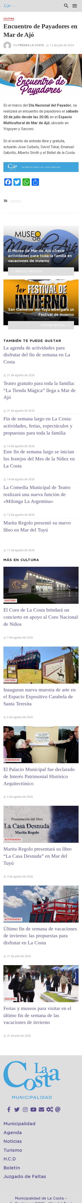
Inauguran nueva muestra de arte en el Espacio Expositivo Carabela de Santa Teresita (39, 697)
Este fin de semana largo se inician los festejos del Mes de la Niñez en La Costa (39, 459)
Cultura (8, 19)
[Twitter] (17, 1109)
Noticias (12, 1141)
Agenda (12, 1132)
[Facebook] (8, 1109)
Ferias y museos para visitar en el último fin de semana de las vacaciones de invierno (37, 1015)
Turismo (12, 1150)
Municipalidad (19, 1124)
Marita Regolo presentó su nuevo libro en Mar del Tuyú (37, 526)
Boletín (11, 1168)
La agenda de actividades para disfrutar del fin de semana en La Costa (36, 355)
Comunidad (12, 760)
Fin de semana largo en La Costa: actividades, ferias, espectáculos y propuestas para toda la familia (37, 426)
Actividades (13, 839)
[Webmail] (58, 1109)
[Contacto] (41, 1109)
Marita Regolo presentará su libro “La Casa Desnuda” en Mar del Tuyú (37, 856)
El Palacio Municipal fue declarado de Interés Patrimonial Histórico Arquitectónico (39, 776)
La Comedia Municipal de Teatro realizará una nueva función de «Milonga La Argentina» (36, 494)
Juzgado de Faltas (24, 1176)
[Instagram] (25, 1109)
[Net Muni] (49, 1109)
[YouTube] (33, 1109)
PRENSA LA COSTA (31, 45)
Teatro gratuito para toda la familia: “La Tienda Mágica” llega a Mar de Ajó (39, 390)
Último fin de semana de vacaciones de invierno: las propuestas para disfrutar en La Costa (40, 936)
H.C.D (9, 1159)
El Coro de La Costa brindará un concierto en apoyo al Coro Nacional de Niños (40, 617)
